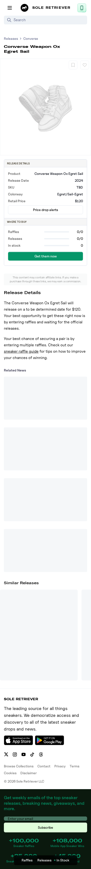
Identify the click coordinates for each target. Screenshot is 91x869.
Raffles (27, 860)
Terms (74, 766)
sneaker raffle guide (21, 351)
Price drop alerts (45, 210)
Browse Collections (18, 766)
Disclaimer (28, 773)
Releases (11, 38)
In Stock (63, 860)
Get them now (45, 256)
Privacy (60, 766)
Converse (30, 38)
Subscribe (45, 827)
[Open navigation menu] (10, 7)
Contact (43, 766)
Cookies (10, 773)
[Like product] (84, 65)
